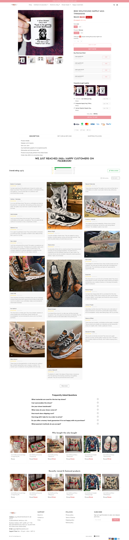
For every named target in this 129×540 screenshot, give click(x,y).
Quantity (76, 38)
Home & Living (54, 5)
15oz (80, 26)
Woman (81, 30)
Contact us (40, 517)
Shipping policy (70, 520)
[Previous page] (18, 60)
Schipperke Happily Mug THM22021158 (83, 103)
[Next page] (62, 60)
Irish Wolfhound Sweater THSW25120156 (91, 455)
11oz (78, 24)
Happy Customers (77, 5)
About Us (40, 515)
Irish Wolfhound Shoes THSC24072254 (108, 455)
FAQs (39, 520)
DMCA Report (89, 536)
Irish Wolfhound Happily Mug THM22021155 (86, 98)
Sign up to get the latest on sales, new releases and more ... (107, 515)
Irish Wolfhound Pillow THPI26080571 (108, 493)
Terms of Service (70, 517)
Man (82, 32)
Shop (30, 5)
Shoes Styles (65, 5)
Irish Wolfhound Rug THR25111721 (53, 455)
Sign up (116, 519)
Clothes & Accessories (40, 5)
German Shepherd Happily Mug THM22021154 (83, 108)
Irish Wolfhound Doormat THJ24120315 (35, 455)
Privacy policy (69, 515)
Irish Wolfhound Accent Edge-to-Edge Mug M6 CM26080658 (18, 455)
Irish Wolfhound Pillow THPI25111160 (71, 455)
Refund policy (69, 522)
